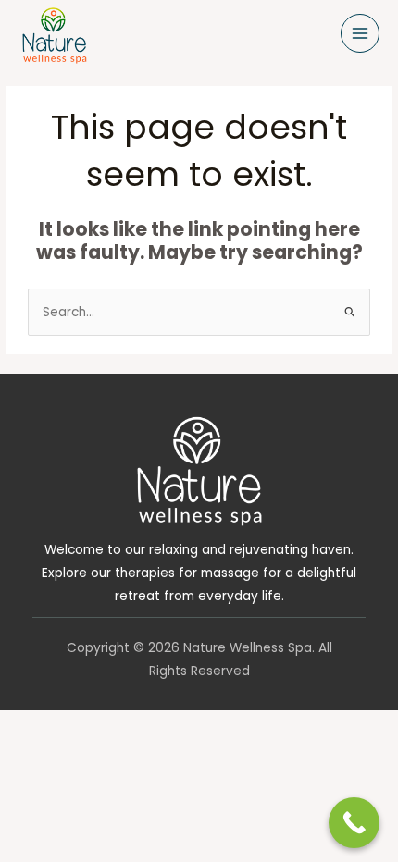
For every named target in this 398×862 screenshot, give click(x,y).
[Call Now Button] (354, 822)
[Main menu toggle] (360, 34)
